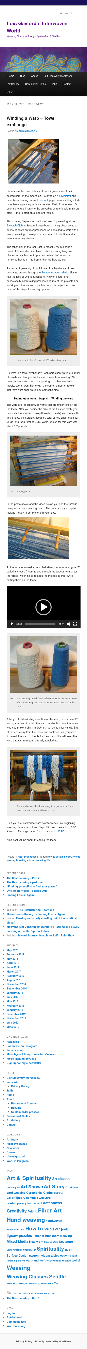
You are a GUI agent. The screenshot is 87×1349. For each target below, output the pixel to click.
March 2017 (14, 971)
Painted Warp (51, 1241)
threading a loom (25, 860)
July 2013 (12, 997)
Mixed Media (17, 1241)
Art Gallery (13, 83)
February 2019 (15, 954)
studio (68, 1249)
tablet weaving (61, 1255)
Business (72, 1187)
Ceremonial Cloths (35, 83)
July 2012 (12, 1022)
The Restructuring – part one (24, 882)
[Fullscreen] (75, 624)
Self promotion (14, 1249)
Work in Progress (18, 1161)
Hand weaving (26, 1219)
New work (13, 1148)
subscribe (13, 1082)
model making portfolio (21, 1058)
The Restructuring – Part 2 (23, 878)
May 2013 (12, 1001)
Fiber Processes (27, 856)
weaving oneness (41, 1283)
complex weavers (38, 1197)
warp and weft (35, 1260)
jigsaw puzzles (19, 1235)
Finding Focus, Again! (21, 895)
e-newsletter (64, 196)
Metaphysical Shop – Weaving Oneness (31, 1054)
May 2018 (12, 958)
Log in (11, 1313)
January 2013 (15, 1010)
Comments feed (16, 1321)
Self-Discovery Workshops (58, 75)
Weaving (41, 860)
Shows (11, 1152)
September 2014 (17, 988)
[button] (43, 607)
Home (10, 75)
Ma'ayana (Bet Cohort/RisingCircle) (28, 927)
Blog (22, 75)
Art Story (12, 1139)
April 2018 (13, 963)
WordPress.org (16, 1326)
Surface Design (17, 1255)
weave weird (71, 1260)
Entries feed (14, 1317)
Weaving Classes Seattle (36, 1276)
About (34, 75)
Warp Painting (53, 1260)
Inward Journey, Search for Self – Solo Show (46, 935)
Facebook (43, 200)
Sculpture (66, 1241)
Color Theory (16, 1197)
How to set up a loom (59, 856)
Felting (32, 1211)
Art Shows (32, 1186)
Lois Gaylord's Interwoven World (33, 1293)
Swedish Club (15, 225)
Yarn (49, 860)
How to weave (42, 1228)
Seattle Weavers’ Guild (54, 272)
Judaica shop (15, 1050)
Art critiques (13, 1187)
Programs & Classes (24, 1103)
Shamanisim (29, 1249)
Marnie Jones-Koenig (20, 914)
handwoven (54, 1220)
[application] (44, 607)
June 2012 (13, 1027)
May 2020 (12, 950)
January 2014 (15, 993)
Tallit (54, 83)
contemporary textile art (23, 1203)
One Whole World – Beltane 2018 (27, 890)
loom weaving (62, 1235)
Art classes (61, 1178)
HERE (60, 831)
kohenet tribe (42, 1235)
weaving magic (17, 1283)
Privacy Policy (20, 1086)
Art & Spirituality (29, 1178)
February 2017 (15, 976)
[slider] (40, 624)
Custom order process (25, 1112)
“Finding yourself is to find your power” (32, 886)
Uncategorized (16, 1156)
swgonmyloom (39, 1255)
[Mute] (69, 624)
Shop (10, 92)
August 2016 (14, 980)
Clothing (58, 1192)
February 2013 (15, 1005)
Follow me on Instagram (22, 1046)
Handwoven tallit (15, 1229)
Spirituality (50, 1248)
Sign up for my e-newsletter (24, 1063)
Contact (67, 83)
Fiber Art (50, 1210)
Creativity (17, 1210)
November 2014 (16, 984)
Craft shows (51, 1202)
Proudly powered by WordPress (53, 1341)
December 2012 (16, 1014)
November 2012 (16, 1018)
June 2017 (13, 967)
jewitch (66, 1229)
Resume (16, 1107)
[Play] (12, 624)
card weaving (16, 1192)
